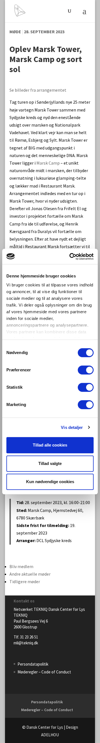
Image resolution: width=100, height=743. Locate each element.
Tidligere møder (24, 581)
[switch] (86, 369)
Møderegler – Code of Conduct (44, 672)
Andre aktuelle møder (30, 574)
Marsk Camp (48, 163)
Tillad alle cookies (50, 445)
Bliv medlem (21, 566)
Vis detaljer (72, 427)
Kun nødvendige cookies (50, 481)
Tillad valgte (50, 463)
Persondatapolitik (33, 664)
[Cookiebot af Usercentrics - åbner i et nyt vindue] (71, 256)
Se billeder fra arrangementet (37, 90)
